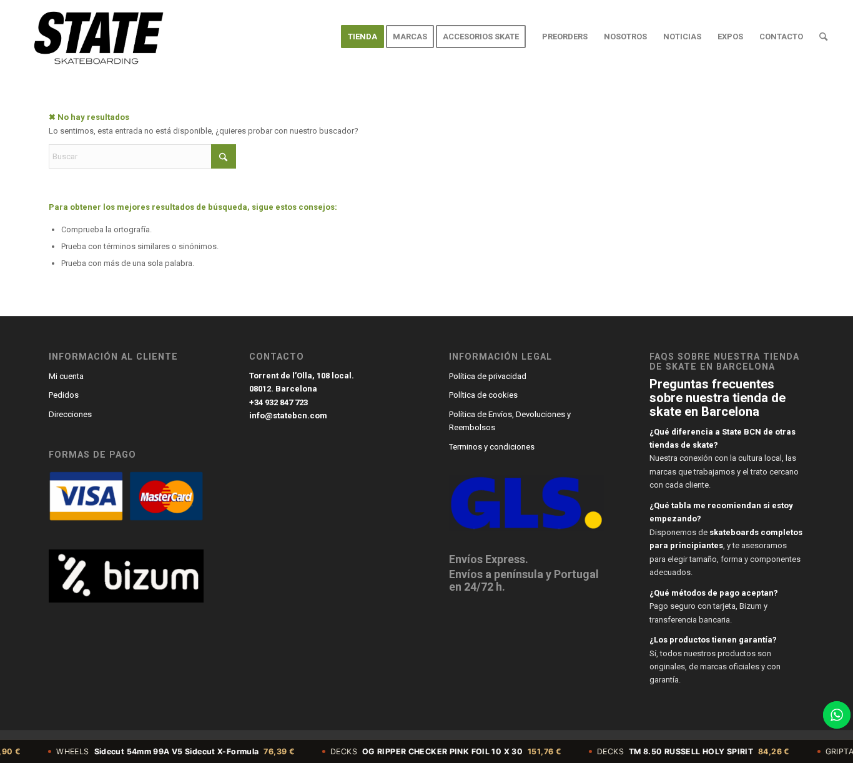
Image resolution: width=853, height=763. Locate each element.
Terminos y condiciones (492, 446)
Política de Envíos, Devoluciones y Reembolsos (510, 421)
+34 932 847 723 (278, 402)
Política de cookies (483, 395)
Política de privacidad (487, 376)
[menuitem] (362, 37)
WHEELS (158, 751)
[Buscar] (823, 37)
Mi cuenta (66, 376)
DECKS (429, 751)
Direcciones (70, 414)
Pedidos (64, 395)
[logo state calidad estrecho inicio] (96, 37)
